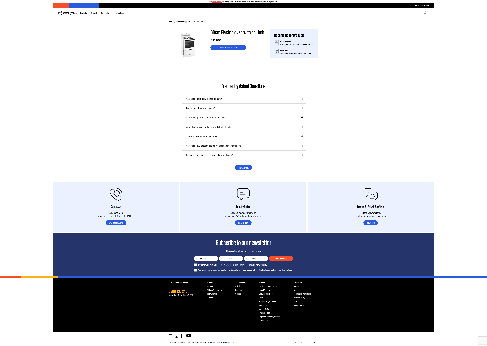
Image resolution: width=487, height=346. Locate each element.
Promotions (120, 13)
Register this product (228, 47)
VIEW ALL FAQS (243, 167)
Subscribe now (281, 258)
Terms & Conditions (301, 343)
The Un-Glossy (106, 13)
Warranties (263, 305)
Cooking (210, 286)
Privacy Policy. (261, 265)
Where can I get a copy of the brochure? (203, 98)
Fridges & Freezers (214, 290)
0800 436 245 (178, 291)
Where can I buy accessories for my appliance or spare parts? (213, 145)
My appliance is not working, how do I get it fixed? (208, 127)
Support (94, 13)
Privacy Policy (313, 343)
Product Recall (217, 2)
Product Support (183, 21)
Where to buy (423, 5)
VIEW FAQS (371, 222)
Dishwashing (212, 294)
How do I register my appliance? (200, 108)
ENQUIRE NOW (243, 222)
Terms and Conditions (243, 265)
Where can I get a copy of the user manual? (205, 117)
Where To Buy (264, 309)
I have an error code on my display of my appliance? (209, 155)
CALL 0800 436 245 (116, 222)
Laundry (210, 297)
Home (171, 21)
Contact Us (263, 320)
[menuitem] (83, 13)
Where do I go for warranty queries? (201, 136)
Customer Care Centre (268, 286)
